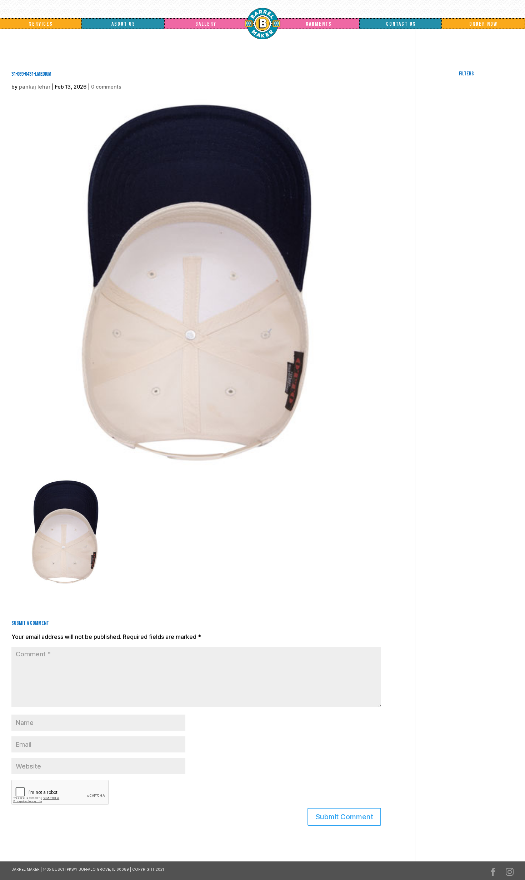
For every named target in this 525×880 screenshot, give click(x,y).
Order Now (483, 24)
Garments (319, 24)
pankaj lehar (34, 87)
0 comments (106, 87)
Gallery (205, 24)
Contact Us (401, 24)
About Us (123, 24)
